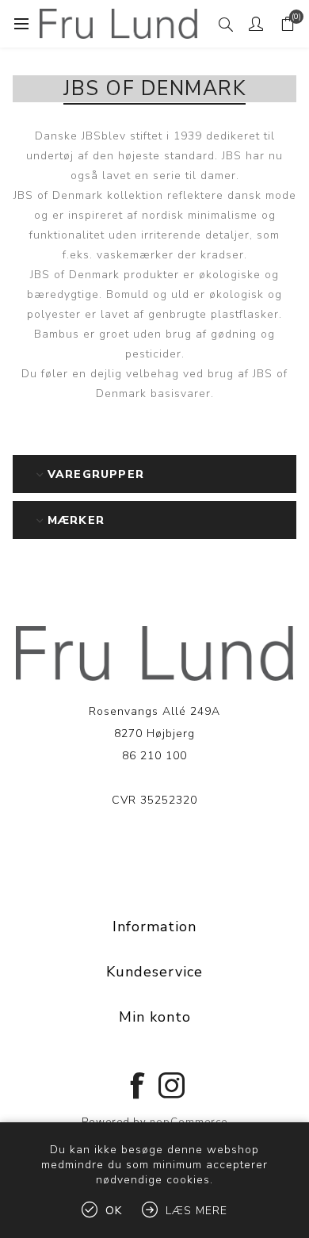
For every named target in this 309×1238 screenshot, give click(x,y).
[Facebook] (138, 1084)
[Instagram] (171, 1084)
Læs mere (154, 848)
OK (113, 1210)
